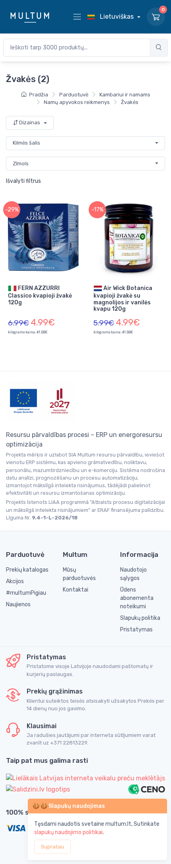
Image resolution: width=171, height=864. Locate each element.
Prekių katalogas (27, 569)
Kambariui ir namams (124, 95)
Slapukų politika (140, 618)
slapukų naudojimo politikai (68, 832)
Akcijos (15, 581)
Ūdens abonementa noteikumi (137, 598)
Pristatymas (136, 629)
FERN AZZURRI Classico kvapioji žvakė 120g (40, 295)
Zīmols (21, 164)
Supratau (52, 847)
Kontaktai (75, 589)
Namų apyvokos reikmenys (77, 102)
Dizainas (29, 122)
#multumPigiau (26, 593)
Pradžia (38, 95)
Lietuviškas (116, 16)
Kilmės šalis (26, 143)
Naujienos (18, 604)
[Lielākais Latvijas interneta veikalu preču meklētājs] (85, 778)
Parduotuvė (73, 95)
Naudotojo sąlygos (133, 574)
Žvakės (129, 102)
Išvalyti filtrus (23, 181)
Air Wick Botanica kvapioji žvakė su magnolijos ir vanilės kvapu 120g (122, 298)
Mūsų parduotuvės (79, 574)
